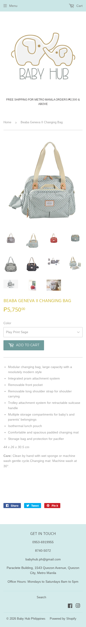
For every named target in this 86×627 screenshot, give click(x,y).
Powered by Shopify (63, 618)
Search (41, 597)
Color (7, 323)
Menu (13, 6)
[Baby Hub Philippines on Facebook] (70, 606)
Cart (79, 6)
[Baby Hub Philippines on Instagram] (78, 606)
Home (7, 122)
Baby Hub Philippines (31, 618)
